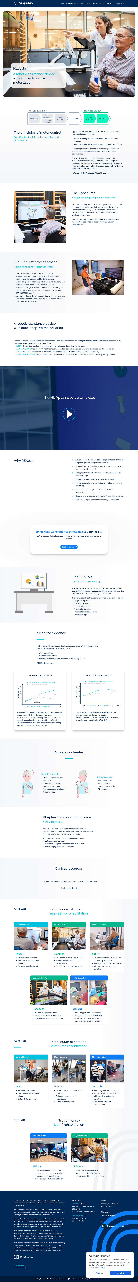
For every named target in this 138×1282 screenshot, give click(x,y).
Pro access (19, 1266)
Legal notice (64, 1279)
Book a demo (68, 547)
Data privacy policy (75, 1279)
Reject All (99, 1273)
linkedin (104, 1216)
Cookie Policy (100, 1267)
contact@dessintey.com (109, 1204)
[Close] (131, 1254)
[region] (110, 1265)
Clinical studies (68, 888)
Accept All (120, 1273)
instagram (111, 1216)
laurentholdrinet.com (95, 1279)
